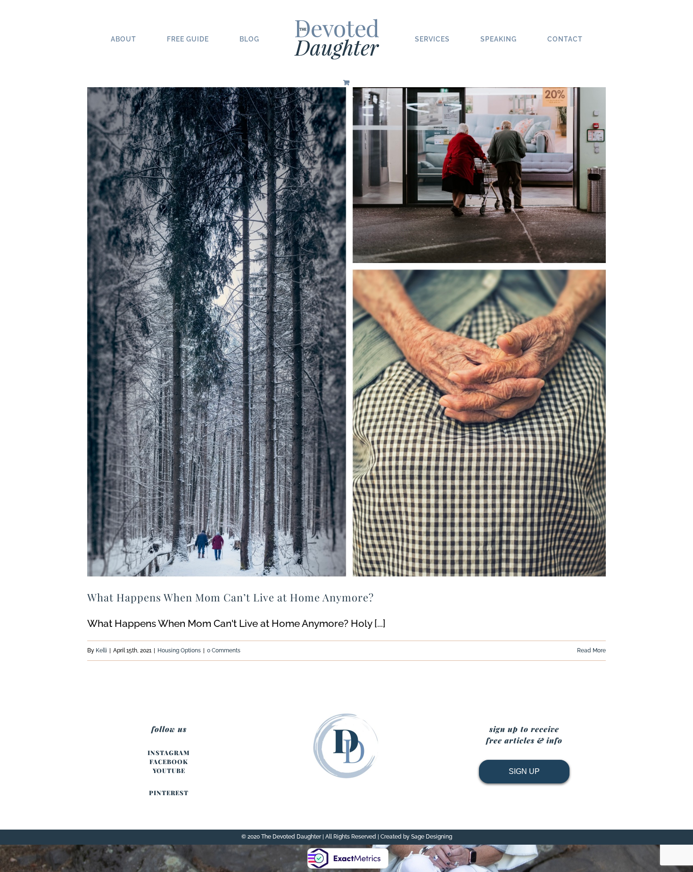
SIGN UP (524, 771)
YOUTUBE (169, 770)
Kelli (101, 650)
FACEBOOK (168, 761)
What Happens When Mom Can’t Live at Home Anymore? (230, 597)
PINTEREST (169, 793)
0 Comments (223, 650)
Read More (591, 650)
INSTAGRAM (169, 753)
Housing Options (179, 650)
